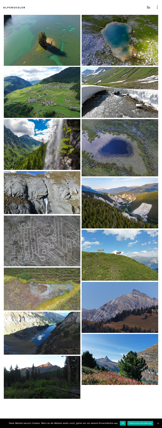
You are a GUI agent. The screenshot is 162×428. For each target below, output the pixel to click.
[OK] (158, 423)
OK (122, 423)
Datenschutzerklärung (140, 423)
